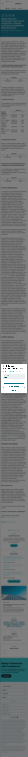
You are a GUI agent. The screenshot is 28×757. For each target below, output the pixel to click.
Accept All (14, 382)
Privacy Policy (12, 371)
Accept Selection (14, 386)
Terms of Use (21, 371)
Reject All (14, 390)
